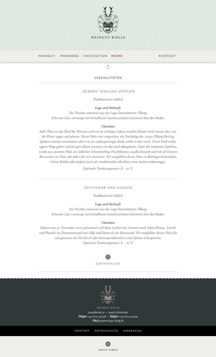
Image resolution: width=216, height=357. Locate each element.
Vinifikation (94, 56)
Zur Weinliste (108, 263)
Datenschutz (106, 331)
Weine (116, 56)
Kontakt (167, 56)
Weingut (46, 56)
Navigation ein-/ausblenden (108, 65)
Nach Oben (108, 350)
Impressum (132, 331)
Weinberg (69, 56)
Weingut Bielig (108, 22)
